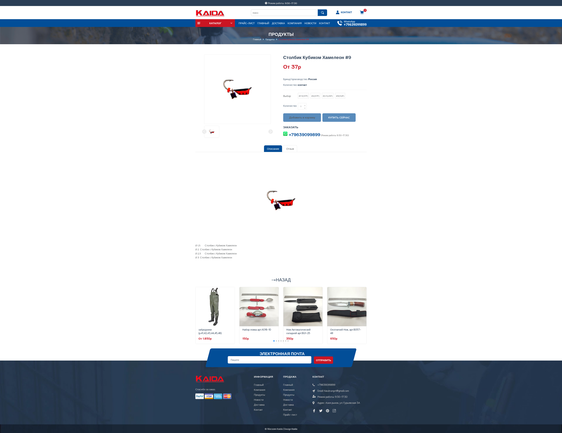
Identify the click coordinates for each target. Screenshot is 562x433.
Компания (259, 389)
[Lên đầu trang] (556, 417)
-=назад (281, 279)
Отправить (323, 360)
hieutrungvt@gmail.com (336, 390)
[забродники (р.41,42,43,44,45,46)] (215, 306)
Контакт (258, 409)
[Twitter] (320, 410)
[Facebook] (314, 410)
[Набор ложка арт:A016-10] (259, 306)
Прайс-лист (290, 414)
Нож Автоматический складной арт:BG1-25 (298, 331)
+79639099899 (355, 25)
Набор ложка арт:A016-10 (256, 329)
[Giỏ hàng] (362, 13)
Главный (259, 384)
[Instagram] (334, 410)
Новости (259, 399)
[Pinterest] (327, 410)
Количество (290, 105)
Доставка (259, 404)
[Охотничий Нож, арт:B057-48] (346, 306)
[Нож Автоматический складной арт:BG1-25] (303, 306)
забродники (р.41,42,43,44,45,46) (210, 331)
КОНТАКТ (346, 12)
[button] (274, 341)
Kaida (294, 428)
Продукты (259, 394)
